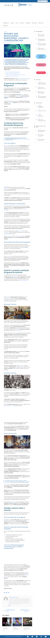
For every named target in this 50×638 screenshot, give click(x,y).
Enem (38, 33)
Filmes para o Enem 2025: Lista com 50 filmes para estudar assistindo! (41, 49)
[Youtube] (12, 5)
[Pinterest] (8, 5)
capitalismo (18, 96)
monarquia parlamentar (23, 280)
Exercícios (40, 22)
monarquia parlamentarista (10, 405)
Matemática (6, 22)
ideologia (19, 236)
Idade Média (7, 145)
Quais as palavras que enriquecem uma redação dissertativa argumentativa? (42, 44)
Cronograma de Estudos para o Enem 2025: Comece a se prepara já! (41, 40)
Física (17, 22)
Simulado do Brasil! (24, 78)
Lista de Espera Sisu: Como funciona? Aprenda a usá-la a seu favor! (42, 140)
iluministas (13, 501)
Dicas (39, 86)
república (21, 365)
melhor (20, 78)
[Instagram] (10, 5)
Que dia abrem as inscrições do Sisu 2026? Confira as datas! (42, 131)
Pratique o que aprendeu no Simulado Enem (41, 56)
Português (34, 22)
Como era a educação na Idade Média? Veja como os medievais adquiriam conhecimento (27, 628)
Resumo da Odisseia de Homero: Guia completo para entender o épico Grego (42, 107)
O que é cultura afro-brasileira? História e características (7, 628)
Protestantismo (7, 188)
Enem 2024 (5, 25)
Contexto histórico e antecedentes (12, 73)
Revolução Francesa (7, 298)
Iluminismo (9, 256)
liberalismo (9, 236)
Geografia (27, 22)
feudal (22, 94)
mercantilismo (6, 232)
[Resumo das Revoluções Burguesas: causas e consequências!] (17, 50)
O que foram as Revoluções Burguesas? (13, 72)
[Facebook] (5, 5)
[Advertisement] (25, 14)
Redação (39, 42)
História (5, 31)
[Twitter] (7, 5)
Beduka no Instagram (22, 139)
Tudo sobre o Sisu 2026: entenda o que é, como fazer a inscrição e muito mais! (42, 135)
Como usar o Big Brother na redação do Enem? (42, 120)
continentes (10, 102)
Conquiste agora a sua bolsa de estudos (41, 65)
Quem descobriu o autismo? (16, 628)
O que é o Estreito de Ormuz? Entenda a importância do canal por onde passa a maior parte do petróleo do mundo (42, 116)
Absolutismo (6, 96)
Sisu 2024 (39, 129)
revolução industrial (17, 330)
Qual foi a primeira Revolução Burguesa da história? (15, 74)
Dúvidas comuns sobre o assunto (12, 76)
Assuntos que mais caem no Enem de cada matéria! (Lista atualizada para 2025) (42, 35)
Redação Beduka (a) (7, 42)
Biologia (22, 22)
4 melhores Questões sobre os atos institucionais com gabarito (42, 110)
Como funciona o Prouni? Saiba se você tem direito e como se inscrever (42, 83)
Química (12, 22)
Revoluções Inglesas (14, 276)
